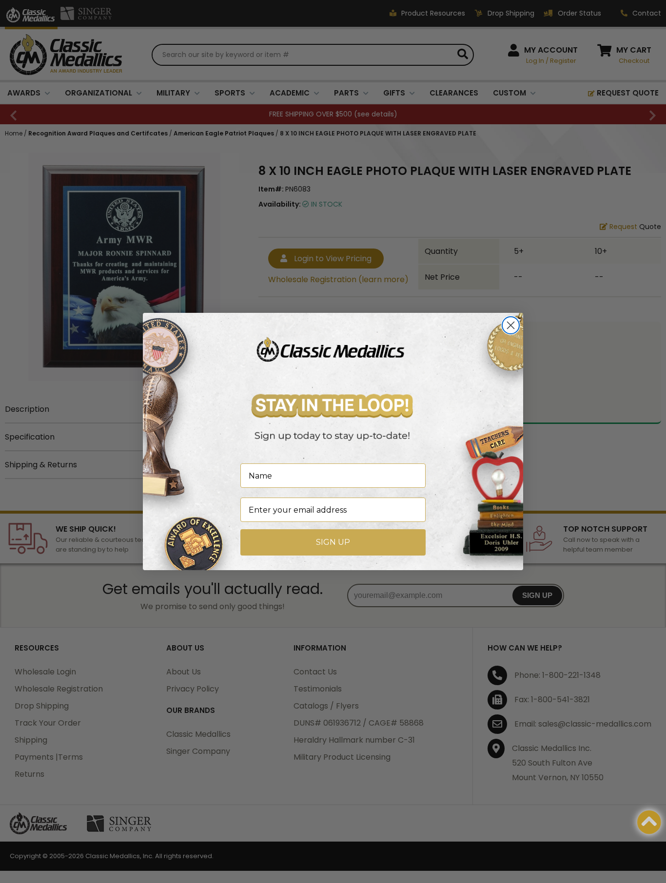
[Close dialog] (510, 325)
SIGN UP (333, 542)
